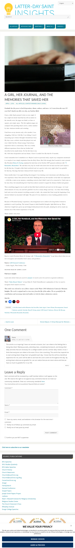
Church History (7, 470)
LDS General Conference (17, 263)
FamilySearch (6, 485)
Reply (67, 365)
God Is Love (9, 322)
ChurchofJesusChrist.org (10, 475)
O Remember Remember (16, 312)
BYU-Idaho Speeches (9, 467)
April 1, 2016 (10, 103)
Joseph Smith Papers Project (11, 493)
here (43, 381)
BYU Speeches (7, 462)
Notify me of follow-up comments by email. (21, 425)
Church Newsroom (8, 472)
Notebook (7, 312)
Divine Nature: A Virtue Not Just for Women (55, 322)
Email (7, 412)
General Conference (8, 488)
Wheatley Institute (8, 507)
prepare (30, 278)
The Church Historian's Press (11, 504)
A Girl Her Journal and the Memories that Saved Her (25, 307)
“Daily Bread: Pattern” (15, 282)
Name (7, 405)
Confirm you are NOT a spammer (17, 437)
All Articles (20, 103)
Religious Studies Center (10, 501)
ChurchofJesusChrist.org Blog (12, 478)
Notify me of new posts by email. (18, 427)
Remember (26, 312)
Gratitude (25, 310)
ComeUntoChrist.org (9, 480)
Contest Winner (31, 103)
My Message (62, 310)
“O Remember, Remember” (42, 256)
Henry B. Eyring (18, 163)
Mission (56, 310)
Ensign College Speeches (10, 509)
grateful (20, 310)
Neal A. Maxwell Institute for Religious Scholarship (19, 499)
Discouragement (59, 307)
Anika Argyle (42, 307)
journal (38, 310)
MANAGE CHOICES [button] (37, 539)
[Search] (68, 17)
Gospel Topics (6, 491)
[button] (71, 526)
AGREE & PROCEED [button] (37, 545)
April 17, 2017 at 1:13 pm (20, 340)
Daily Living (41, 103)
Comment (8, 388)
